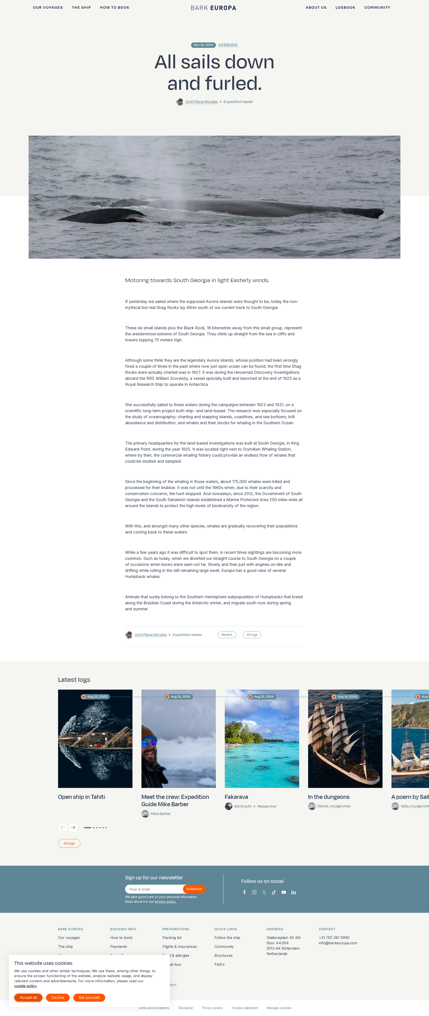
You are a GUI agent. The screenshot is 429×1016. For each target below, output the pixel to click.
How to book (115, 7)
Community (377, 7)
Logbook (345, 7)
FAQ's (219, 964)
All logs (252, 634)
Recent (227, 634)
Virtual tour (172, 964)
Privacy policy (212, 1008)
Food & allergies (175, 955)
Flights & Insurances (179, 946)
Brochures (223, 955)
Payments (118, 946)
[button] (73, 827)
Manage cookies (279, 1008)
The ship (81, 7)
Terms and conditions (153, 1008)
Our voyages (48, 7)
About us (316, 7)
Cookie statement (245, 1008)
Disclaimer (185, 1008)
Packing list (171, 937)
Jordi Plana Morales (201, 102)
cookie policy (25, 986)
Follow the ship (227, 937)
